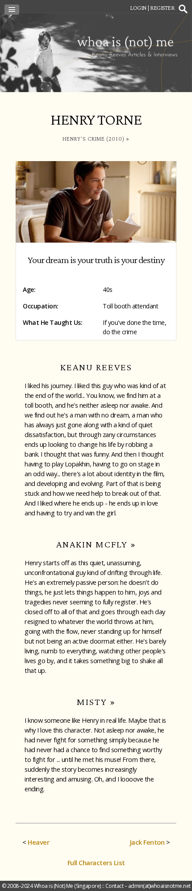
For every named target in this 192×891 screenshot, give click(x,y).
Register (162, 7)
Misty (92, 701)
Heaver (38, 842)
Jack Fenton (147, 842)
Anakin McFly (92, 544)
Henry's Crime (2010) (94, 138)
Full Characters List (96, 862)
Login (138, 7)
